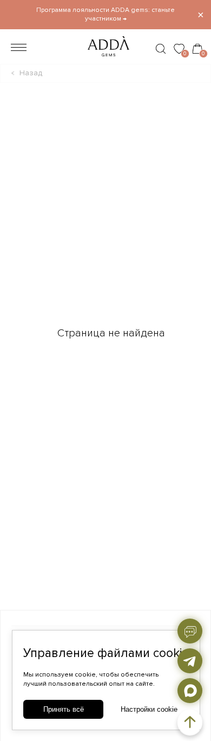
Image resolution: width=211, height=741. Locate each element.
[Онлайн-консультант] (189, 631)
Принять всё (63, 709)
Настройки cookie (149, 709)
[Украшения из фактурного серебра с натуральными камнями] (105, 59)
